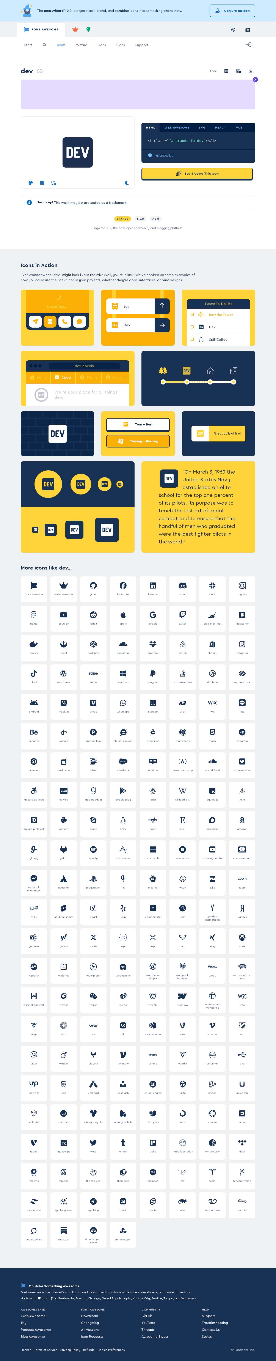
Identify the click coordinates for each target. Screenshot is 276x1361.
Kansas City (141, 1298)
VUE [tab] (239, 127)
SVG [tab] (202, 127)
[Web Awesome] (75, 30)
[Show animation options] (42, 183)
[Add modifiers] (53, 183)
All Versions (90, 1329)
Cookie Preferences (111, 1350)
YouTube (148, 1323)
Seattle (157, 1298)
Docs (102, 45)
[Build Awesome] (88, 30)
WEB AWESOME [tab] (177, 127)
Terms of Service (45, 1350)
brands (123, 219)
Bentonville (66, 1298)
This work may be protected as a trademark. (90, 202)
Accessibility (165, 155)
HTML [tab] (150, 127)
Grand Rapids (111, 1298)
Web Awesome (33, 1316)
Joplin (127, 1298)
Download (89, 1316)
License (26, 1350)
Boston (81, 1298)
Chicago (94, 1298)
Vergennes (188, 1298)
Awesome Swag (154, 1336)
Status (207, 1336)
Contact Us (211, 1329)
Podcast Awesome (36, 1329)
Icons (61, 45)
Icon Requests (92, 1336)
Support (141, 45)
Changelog (90, 1323)
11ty (24, 1323)
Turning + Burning (143, 441)
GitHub (146, 1316)
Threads (148, 1329)
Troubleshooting (215, 1323)
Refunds (88, 1350)
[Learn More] (27, 10)
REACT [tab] (220, 127)
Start (28, 45)
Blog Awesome (33, 1336)
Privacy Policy (70, 1350)
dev (27, 71)
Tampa (168, 1298)
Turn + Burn (143, 424)
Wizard (81, 45)
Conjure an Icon (236, 11)
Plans (120, 45)
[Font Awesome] (41, 30)
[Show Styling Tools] (30, 183)
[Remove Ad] (255, 80)
